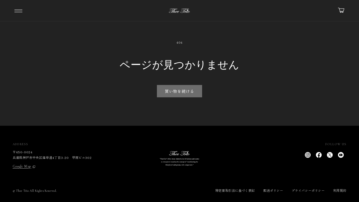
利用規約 (339, 190)
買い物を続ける (179, 91)
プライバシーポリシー (308, 190)
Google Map (22, 166)
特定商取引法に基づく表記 (235, 190)
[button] (18, 10)
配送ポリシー (273, 190)
